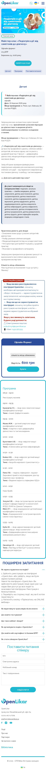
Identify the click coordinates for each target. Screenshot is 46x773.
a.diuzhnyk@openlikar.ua (15, 326)
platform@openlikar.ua (10, 719)
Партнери (5, 737)
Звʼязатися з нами (8, 741)
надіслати (23, 689)
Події (3, 729)
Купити (23, 369)
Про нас (4, 733)
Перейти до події (23, 63)
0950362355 (17, 329)
